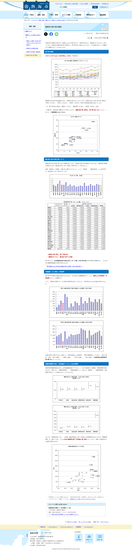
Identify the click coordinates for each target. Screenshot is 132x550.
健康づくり (48, 20)
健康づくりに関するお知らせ (59, 20)
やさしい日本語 (84, 3)
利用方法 (42, 527)
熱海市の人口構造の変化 (32, 48)
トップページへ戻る (85, 522)
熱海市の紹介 (48, 532)
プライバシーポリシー (66, 527)
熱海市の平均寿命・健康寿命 (33, 51)
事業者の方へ (90, 15)
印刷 (88, 38)
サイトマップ (59, 3)
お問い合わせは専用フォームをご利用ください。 (65, 514)
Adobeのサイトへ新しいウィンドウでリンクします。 (83, 499)
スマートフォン (104, 522)
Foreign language (95, 3)
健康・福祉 (41, 15)
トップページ (34, 20)
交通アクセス (89, 540)
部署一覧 (99, 539)
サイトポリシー (52, 527)
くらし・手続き (29, 15)
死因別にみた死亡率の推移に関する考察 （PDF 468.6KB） (65, 266)
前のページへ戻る (72, 522)
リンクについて (88, 527)
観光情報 (103, 15)
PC (98, 522)
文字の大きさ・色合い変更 (71, 3)
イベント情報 (66, 15)
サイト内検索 (63, 7)
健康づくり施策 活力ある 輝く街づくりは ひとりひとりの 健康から (33, 42)
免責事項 (78, 527)
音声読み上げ (105, 3)
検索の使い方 (104, 7)
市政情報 (78, 15)
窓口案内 (78, 539)
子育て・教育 (53, 15)
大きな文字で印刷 (100, 38)
